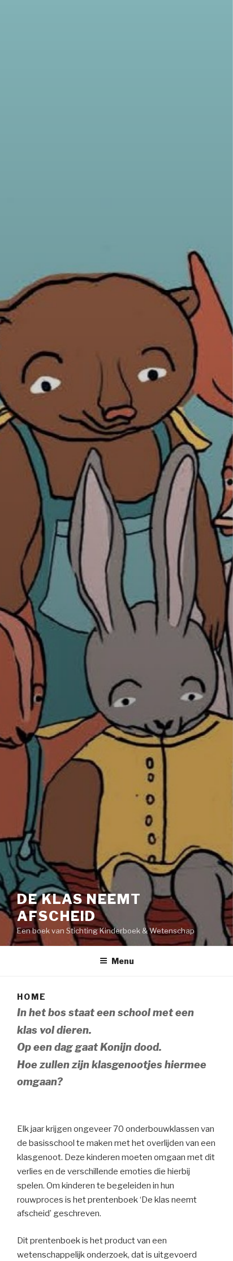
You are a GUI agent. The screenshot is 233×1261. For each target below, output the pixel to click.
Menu (122, 961)
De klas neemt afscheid (79, 907)
